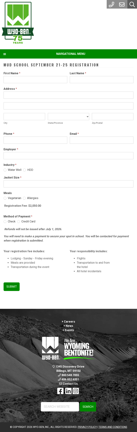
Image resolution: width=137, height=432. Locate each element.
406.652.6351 (70, 379)
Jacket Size (12, 177)
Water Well (14, 170)
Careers (69, 321)
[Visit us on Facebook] (60, 391)
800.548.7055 (70, 375)
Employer (11, 149)
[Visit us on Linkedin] (68, 391)
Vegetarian (14, 198)
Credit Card (28, 221)
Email (74, 133)
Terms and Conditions (112, 427)
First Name (12, 73)
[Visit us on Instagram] (76, 391)
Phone (9, 133)
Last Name (78, 73)
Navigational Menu (70, 54)
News (69, 326)
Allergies (32, 198)
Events (69, 330)
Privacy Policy (87, 427)
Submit (11, 286)
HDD (30, 170)
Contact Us (70, 383)
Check (11, 221)
